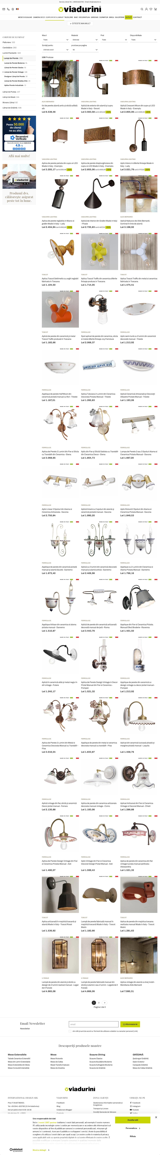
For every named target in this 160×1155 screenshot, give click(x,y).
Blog (58, 1106)
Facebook (136, 1103)
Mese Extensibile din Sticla (19, 1065)
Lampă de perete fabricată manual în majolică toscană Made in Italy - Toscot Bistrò (98, 924)
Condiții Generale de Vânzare (104, 1112)
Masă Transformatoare (59, 1065)
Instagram (136, 1106)
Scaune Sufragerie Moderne (101, 1065)
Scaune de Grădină (97, 1068)
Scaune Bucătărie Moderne (101, 1062)
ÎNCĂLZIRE (69, 17)
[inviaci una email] (3, 8)
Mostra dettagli (39, 1150)
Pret (102, 35)
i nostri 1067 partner (47, 1122)
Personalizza (131, 1128)
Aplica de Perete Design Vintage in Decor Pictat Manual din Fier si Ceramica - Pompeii (99, 685)
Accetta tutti (133, 1120)
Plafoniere (9, 42)
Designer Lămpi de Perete (15, 76)
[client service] (8, 8)
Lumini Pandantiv (12, 53)
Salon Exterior (138, 1062)
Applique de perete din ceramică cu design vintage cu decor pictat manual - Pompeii (137, 685)
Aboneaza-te (131, 1024)
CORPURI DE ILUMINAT (55, 17)
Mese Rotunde (56, 1059)
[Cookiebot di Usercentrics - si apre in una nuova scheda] (16, 1150)
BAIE (76, 17)
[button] (55, 39)
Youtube (135, 1110)
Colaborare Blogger (64, 1110)
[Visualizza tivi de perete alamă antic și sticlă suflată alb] (72, 66)
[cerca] (142, 8)
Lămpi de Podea (11, 92)
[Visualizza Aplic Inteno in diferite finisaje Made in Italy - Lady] (151, 123)
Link (135, 1031)
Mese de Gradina (57, 1068)
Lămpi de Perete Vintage (15, 72)
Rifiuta (133, 1136)
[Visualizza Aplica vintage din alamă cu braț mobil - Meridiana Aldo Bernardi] (151, 942)
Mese (53, 1054)
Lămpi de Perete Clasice (15, 67)
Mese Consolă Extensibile (18, 1068)
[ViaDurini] (79, 9)
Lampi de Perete (13, 58)
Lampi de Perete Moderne (15, 63)
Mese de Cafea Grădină (142, 1068)
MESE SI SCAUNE (25, 17)
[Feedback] (13, 8)
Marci (44, 35)
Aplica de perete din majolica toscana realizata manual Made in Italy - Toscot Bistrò (137, 924)
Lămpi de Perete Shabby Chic (17, 81)
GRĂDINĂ (94, 17)
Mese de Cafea (56, 1062)
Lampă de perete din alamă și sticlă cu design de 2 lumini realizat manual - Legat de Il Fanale (60, 985)
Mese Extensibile (17, 1054)
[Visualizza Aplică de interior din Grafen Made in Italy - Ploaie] (111, 181)
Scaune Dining (97, 1054)
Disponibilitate (136, 35)
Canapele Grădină (140, 1065)
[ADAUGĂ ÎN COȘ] (111, 66)
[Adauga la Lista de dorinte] (72, 72)
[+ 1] (104, 1003)
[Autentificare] (146, 8)
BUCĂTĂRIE (119, 17)
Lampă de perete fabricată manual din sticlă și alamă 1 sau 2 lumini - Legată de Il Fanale (99, 985)
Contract (137, 17)
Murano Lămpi (10, 102)
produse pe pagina (79, 45)
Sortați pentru (47, 45)
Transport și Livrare (100, 1109)
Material (74, 35)
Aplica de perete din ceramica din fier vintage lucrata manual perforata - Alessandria (136, 864)
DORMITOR (103, 17)
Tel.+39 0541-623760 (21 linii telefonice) (23, 1106)
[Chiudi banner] (156, 1117)
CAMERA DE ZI (39, 17)
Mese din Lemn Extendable (19, 1062)
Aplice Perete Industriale (15, 85)
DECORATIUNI (84, 17)
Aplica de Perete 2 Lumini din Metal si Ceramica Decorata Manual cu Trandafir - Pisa (60, 746)
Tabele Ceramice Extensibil (19, 1059)
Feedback (60, 1103)
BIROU (111, 17)
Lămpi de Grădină (12, 108)
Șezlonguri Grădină (140, 1059)
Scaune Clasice (96, 1059)
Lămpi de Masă (11, 97)
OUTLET (128, 17)
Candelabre (9, 48)
